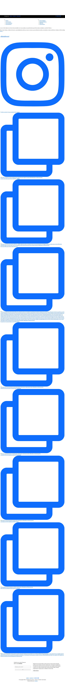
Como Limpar (8, 21)
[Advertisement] (32, 7)
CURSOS (14, 16)
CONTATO (31, 678)
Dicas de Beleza (43, 20)
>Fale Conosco (36, 670)
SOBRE (27, 678)
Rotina (7, 20)
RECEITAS (41, 23)
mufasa (36, 680)
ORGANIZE (18, 16)
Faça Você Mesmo (43, 21)
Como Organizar (9, 23)
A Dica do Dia (42, 24)
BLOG (11, 16)
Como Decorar (8, 24)
